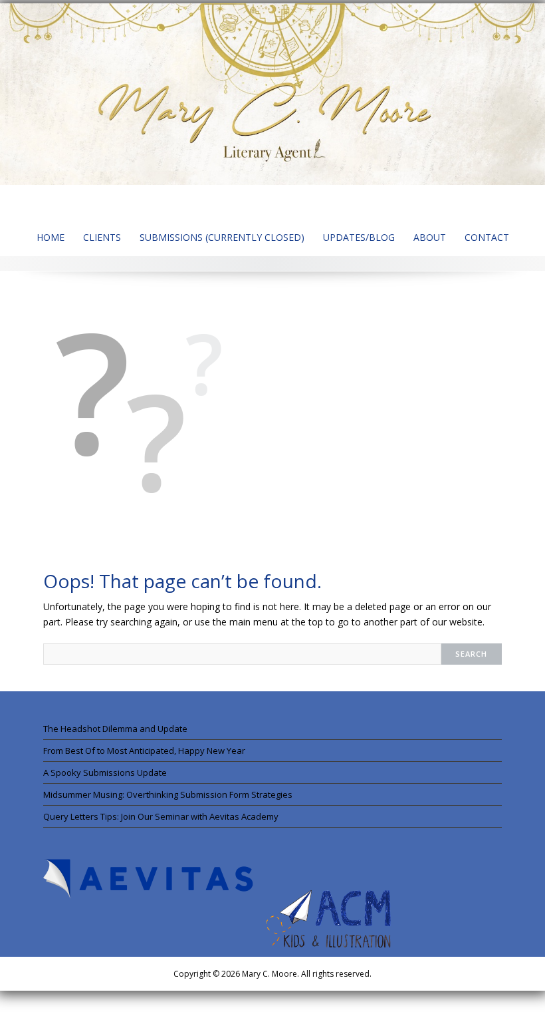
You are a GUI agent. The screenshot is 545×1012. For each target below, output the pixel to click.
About (429, 237)
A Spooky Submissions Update (105, 772)
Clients (102, 237)
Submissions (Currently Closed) (222, 237)
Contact (487, 237)
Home (50, 237)
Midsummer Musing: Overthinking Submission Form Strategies (167, 794)
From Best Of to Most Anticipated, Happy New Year (144, 751)
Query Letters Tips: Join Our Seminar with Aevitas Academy (160, 816)
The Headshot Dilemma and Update (115, 729)
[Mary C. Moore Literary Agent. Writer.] (272, 93)
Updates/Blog (359, 237)
